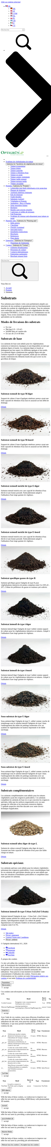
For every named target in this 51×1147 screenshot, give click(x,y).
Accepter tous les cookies (30, 1145)
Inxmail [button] (4, 1105)
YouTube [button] (5, 1073)
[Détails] (25, 389)
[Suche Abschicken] (24, 30)
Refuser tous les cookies (10, 1145)
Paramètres (6, 982)
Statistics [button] (5, 1010)
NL (13, 16)
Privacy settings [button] (11, 939)
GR (14, 21)
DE (13, 9)
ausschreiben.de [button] (7, 1119)
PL (13, 18)
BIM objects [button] (6, 1090)
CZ (13, 25)
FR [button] (9, 6)
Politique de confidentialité (26, 978)
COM (14, 13)
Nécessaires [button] (6, 985)
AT (13, 11)
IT (13, 23)
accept (6, 988)
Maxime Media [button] (7, 1132)
